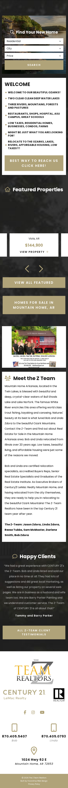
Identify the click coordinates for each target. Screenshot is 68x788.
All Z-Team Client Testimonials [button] (34, 632)
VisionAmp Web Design (37, 781)
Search (34, 65)
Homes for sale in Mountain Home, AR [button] (34, 305)
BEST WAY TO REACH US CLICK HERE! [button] (34, 163)
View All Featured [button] (34, 282)
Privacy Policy (34, 784)
